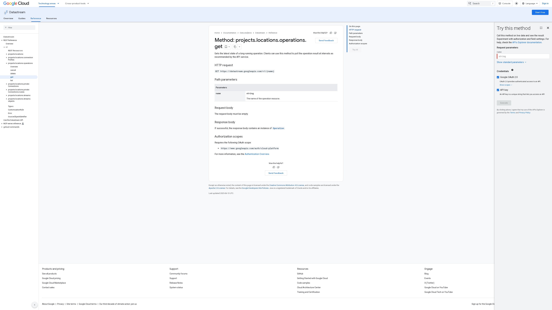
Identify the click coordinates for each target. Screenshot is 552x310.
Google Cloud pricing (51, 278)
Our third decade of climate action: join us (118, 304)
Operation (278, 128)
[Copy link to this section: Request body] (236, 108)
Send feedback (326, 40)
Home (217, 33)
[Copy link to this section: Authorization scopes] (245, 136)
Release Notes (176, 283)
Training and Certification (308, 292)
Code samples (303, 283)
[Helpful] (331, 33)
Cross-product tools (75, 3)
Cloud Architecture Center (309, 287)
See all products (49, 274)
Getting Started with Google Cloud (312, 278)
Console (506, 3)
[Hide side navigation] (35, 305)
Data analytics (246, 33)
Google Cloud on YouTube (436, 287)
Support (173, 278)
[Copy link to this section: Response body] (238, 122)
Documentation (229, 33)
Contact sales (48, 287)
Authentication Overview (257, 154)
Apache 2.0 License (217, 188)
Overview (8, 18)
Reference (36, 18)
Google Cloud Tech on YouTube (438, 292)
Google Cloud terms (88, 304)
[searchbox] (19, 27)
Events (427, 278)
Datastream (17, 12)
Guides (21, 18)
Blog (426, 274)
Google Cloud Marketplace (54, 283)
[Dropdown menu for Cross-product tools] (89, 3)
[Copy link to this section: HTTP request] (236, 65)
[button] (19, 40)
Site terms (71, 304)
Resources (51, 18)
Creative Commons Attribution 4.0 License (286, 185)
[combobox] (481, 3)
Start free (540, 12)
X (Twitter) (429, 283)
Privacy (60, 304)
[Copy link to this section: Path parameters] (240, 80)
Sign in (545, 3)
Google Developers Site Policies (255, 188)
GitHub (300, 274)
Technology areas (47, 3)
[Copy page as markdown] (235, 46)
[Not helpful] (335, 33)
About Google (48, 304)
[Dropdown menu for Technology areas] (59, 3)
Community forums (178, 274)
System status (176, 287)
